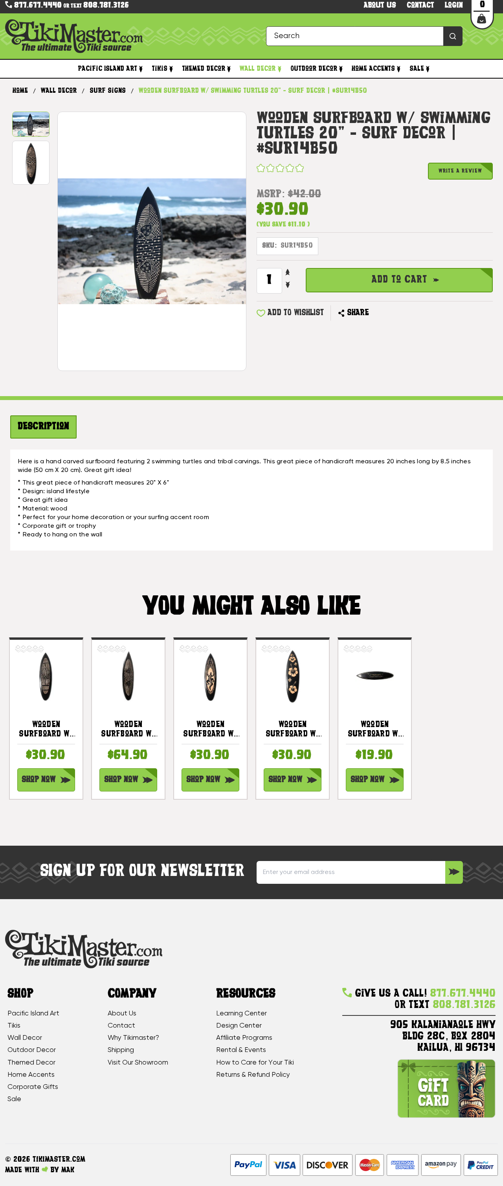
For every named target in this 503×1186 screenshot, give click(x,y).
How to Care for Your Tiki (255, 1062)
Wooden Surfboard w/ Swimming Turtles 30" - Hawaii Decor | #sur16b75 (128, 730)
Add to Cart (399, 280)
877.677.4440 (37, 5)
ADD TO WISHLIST (296, 313)
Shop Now (38, 780)
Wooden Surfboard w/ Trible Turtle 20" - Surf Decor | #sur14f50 (46, 730)
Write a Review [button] (460, 171)
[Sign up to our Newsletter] (454, 872)
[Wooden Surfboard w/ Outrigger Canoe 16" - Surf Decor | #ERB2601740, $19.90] (374, 676)
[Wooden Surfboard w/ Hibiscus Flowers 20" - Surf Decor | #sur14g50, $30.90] (292, 676)
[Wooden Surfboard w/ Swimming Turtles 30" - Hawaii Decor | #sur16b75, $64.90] (128, 676)
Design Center (239, 1025)
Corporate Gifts (32, 1087)
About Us (122, 1013)
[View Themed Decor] (229, 69)
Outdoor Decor (313, 69)
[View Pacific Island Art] (141, 69)
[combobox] (364, 36)
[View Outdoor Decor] (341, 69)
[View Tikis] (171, 69)
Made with (23, 1170)
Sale (416, 69)
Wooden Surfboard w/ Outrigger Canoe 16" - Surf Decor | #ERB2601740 (375, 730)
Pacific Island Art (107, 69)
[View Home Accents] (398, 69)
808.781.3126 (106, 5)
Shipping (121, 1050)
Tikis (159, 69)
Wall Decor (257, 69)
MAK (67, 1170)
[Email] (378, 313)
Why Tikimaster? (133, 1037)
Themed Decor (203, 69)
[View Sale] (427, 69)
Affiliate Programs (244, 1037)
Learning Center (241, 1013)
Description (44, 426)
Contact (420, 5)
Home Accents (373, 69)
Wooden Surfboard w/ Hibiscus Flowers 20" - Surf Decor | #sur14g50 (293, 730)
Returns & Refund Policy (253, 1074)
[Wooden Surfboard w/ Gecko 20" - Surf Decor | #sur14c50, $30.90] (210, 676)
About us (380, 5)
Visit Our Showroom (138, 1062)
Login (454, 5)
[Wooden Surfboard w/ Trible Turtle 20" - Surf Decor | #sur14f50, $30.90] (46, 676)
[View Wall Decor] (279, 69)
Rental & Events (241, 1050)
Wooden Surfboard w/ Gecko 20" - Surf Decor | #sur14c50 (210, 730)
